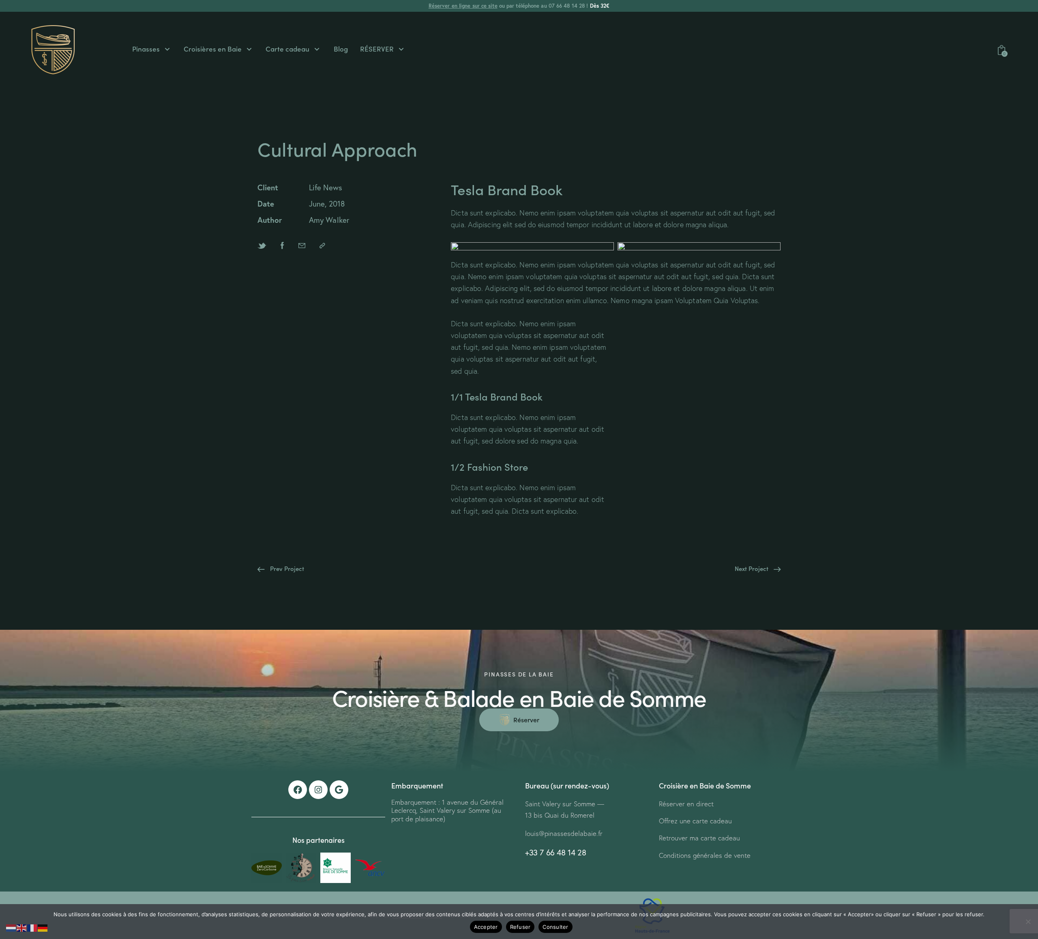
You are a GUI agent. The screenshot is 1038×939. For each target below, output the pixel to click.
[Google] (339, 789)
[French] (32, 927)
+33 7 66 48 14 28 (555, 852)
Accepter (486, 927)
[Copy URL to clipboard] (322, 245)
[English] (22, 927)
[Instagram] (318, 789)
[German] (43, 927)
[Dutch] (11, 927)
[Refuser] (1028, 921)
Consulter (555, 927)
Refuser (520, 927)
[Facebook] (297, 789)
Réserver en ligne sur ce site (463, 5)
